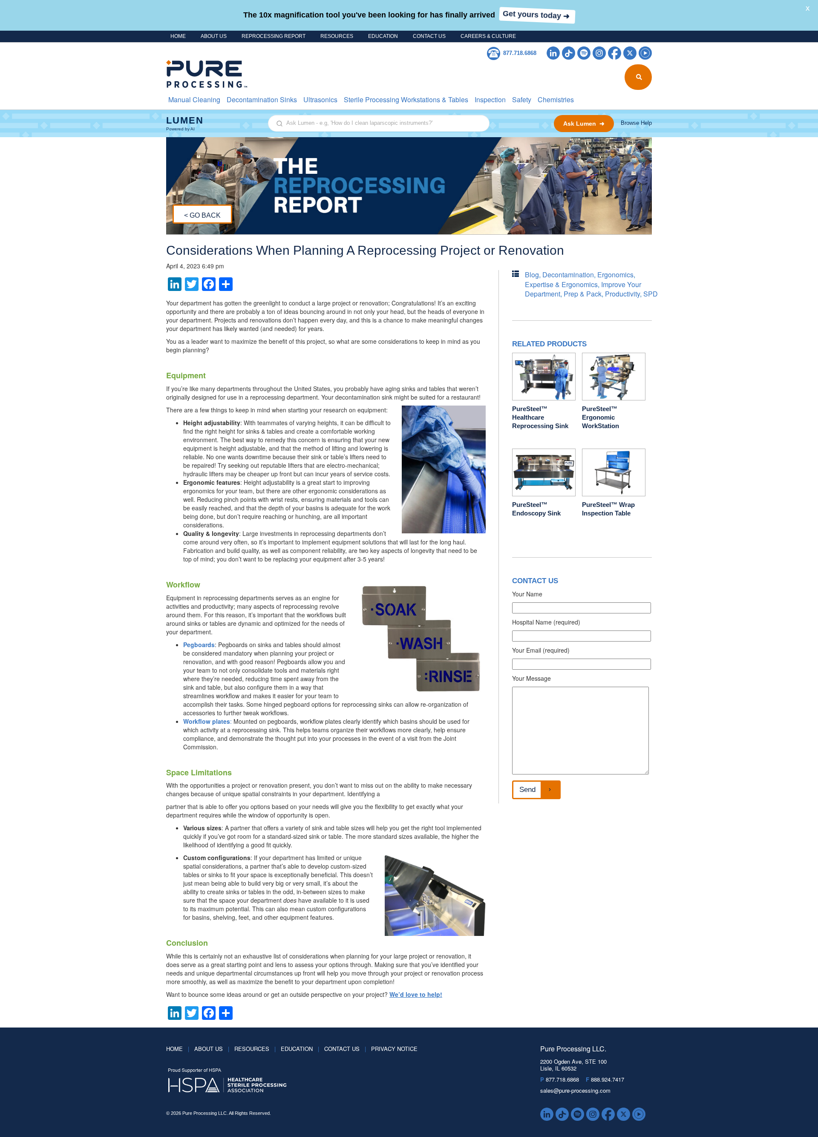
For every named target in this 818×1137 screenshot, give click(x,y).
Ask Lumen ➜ (584, 123)
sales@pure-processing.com (575, 1090)
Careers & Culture (488, 36)
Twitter (630, 53)
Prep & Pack (583, 294)
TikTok (568, 53)
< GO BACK (202, 215)
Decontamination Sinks (262, 99)
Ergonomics (615, 274)
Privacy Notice (394, 1049)
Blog (532, 274)
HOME (178, 36)
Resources (336, 36)
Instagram (599, 53)
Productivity (622, 294)
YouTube (645, 53)
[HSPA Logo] (340, 1081)
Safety (521, 99)
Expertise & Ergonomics (561, 284)
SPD (650, 294)
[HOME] (201, 74)
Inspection (490, 99)
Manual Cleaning (194, 99)
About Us (214, 36)
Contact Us (429, 36)
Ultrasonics (320, 99)
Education (383, 36)
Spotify (583, 53)
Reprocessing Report (273, 36)
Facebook (614, 53)
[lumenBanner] (409, 123)
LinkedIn (553, 53)
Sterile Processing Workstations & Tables (406, 99)
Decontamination (568, 274)
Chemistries (556, 99)
